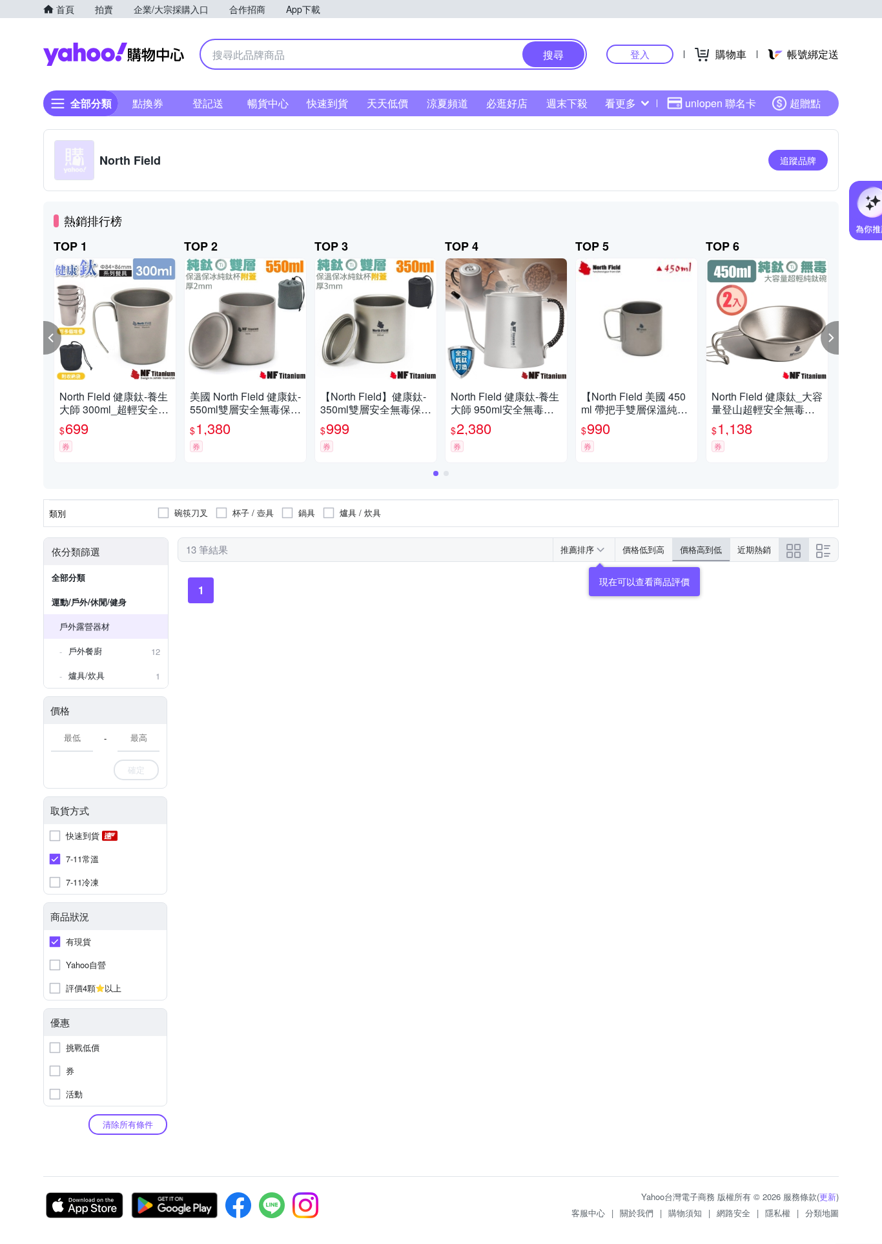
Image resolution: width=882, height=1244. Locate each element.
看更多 (620, 103)
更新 (827, 1196)
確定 (136, 769)
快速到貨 (327, 103)
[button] (52, 338)
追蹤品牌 (798, 160)
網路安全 (733, 1213)
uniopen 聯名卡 (720, 103)
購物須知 (685, 1213)
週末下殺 (567, 103)
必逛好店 (507, 103)
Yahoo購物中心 (113, 54)
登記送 (207, 103)
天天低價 (387, 103)
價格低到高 (643, 549)
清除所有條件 (128, 1124)
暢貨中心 (268, 103)
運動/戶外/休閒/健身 (89, 602)
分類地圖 (822, 1213)
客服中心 (588, 1213)
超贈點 (805, 103)
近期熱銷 (754, 549)
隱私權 (777, 1213)
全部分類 (68, 577)
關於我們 (636, 1213)
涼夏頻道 (447, 103)
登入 (640, 54)
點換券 (147, 103)
